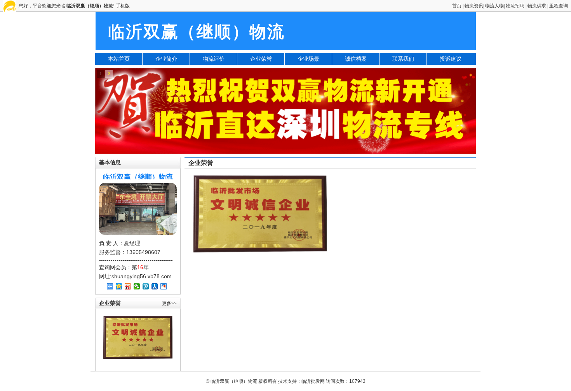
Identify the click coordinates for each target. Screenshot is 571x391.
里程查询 (558, 6)
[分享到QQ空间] (119, 286)
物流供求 (536, 6)
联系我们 (403, 59)
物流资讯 (474, 6)
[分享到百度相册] (163, 286)
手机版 (123, 6)
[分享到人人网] (154, 286)
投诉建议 (450, 59)
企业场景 (308, 59)
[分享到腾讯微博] (146, 286)
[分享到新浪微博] (128, 286)
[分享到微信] (137, 286)
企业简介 (166, 59)
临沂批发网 (313, 381)
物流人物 (494, 6)
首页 (456, 6)
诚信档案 (356, 59)
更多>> (169, 303)
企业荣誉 (261, 59)
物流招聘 (515, 6)
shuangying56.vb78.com (141, 276)
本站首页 (119, 59)
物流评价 (214, 59)
